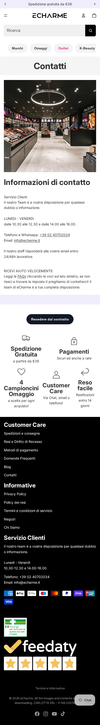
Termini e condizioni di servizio (28, 511)
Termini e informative (50, 688)
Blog (7, 467)
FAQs (21, 276)
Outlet (63, 48)
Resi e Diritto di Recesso (23, 441)
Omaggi (40, 48)
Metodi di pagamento (21, 450)
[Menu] (5, 15)
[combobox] (50, 30)
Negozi (9, 519)
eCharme (26, 698)
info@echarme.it (27, 240)
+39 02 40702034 (55, 235)
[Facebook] (37, 714)
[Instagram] (46, 714)
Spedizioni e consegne (22, 433)
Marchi (17, 48)
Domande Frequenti (19, 458)
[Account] (83, 15)
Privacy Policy (15, 494)
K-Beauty (87, 48)
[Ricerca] (90, 30)
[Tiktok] (63, 714)
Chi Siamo (12, 527)
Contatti (10, 475)
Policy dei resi (15, 502)
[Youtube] (54, 714)
